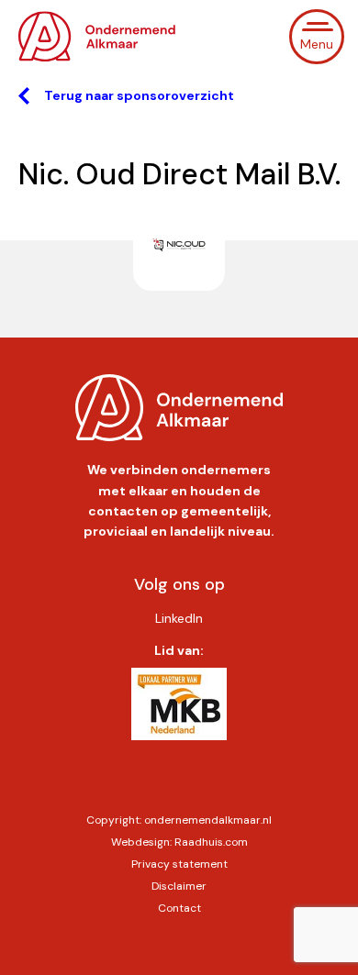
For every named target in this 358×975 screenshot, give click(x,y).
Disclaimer (179, 886)
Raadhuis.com (211, 842)
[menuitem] (179, 618)
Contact (179, 908)
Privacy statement (179, 864)
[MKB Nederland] (178, 712)
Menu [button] (316, 44)
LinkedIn (179, 618)
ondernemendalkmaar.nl (208, 820)
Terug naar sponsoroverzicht (139, 95)
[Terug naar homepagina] (101, 36)
